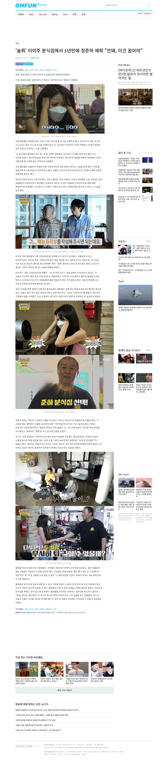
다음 (151, 153)
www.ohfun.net (28, 612)
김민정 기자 (35, 58)
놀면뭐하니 (49, 70)
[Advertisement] (84, 30)
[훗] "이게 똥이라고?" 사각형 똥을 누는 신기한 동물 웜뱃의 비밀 (135, 271)
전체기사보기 (148, 747)
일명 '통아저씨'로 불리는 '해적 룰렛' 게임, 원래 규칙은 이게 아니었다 (126, 505)
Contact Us (81, 744)
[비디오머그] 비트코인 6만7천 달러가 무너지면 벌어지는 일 (135, 74)
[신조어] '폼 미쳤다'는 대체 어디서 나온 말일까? (134, 258)
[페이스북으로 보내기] (19, 64)
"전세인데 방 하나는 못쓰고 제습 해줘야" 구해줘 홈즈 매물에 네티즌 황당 (41, 715)
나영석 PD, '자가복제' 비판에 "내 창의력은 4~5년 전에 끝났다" (38, 730)
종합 (26, 70)
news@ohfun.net (78, 612)
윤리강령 (89, 744)
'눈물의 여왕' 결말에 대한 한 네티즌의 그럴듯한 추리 (34, 725)
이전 (149, 153)
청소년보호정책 (98, 744)
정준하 (42, 70)
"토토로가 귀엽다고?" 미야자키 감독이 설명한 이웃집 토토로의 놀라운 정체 (144, 505)
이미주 (31, 70)
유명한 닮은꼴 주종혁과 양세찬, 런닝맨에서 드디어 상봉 (35, 720)
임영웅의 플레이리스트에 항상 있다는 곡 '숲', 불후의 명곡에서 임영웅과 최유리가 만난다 (47, 710)
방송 (17, 43)
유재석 (36, 70)
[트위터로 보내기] (28, 64)
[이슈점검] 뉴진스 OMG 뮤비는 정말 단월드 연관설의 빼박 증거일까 (135, 264)
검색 (150, 5)
